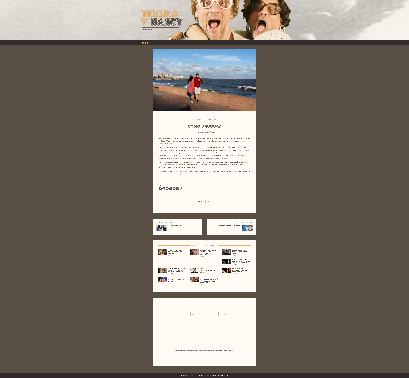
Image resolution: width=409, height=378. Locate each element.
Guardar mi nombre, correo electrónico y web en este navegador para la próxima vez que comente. (204, 350)
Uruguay (208, 201)
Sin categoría (199, 120)
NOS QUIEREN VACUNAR (230, 226)
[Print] (177, 188)
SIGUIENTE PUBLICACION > (244, 222)
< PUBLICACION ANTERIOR (164, 222)
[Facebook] (160, 188)
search (261, 43)
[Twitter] (167, 188)
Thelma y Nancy (201, 132)
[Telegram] (174, 188)
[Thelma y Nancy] (204, 19)
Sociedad (212, 120)
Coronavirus (200, 201)
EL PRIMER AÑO (175, 226)
